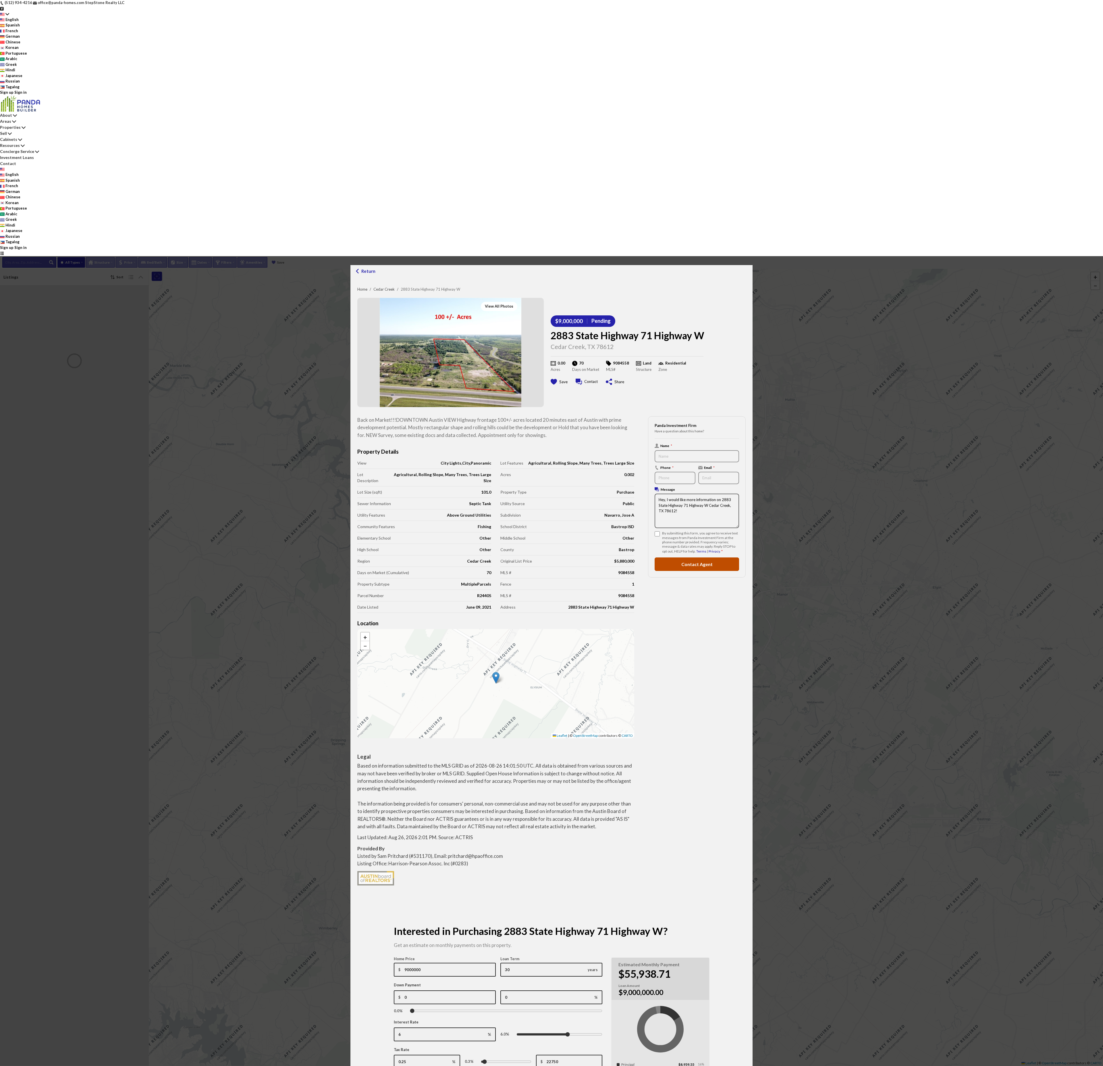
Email (709, 467)
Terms (701, 551)
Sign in (20, 92)
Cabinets (8, 139)
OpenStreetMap (585, 735)
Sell (3, 133)
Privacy (714, 551)
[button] (496, 678)
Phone (667, 467)
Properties (10, 127)
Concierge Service (17, 151)
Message (668, 489)
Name (666, 446)
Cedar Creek (384, 289)
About (6, 115)
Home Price (404, 958)
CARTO (627, 735)
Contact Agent (697, 564)
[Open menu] (2, 253)
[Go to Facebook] (2, 8)
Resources (10, 145)
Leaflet (561, 735)
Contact (8, 163)
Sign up (7, 92)
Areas (5, 121)
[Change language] (4, 14)
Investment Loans (17, 157)
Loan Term (509, 958)
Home (362, 289)
